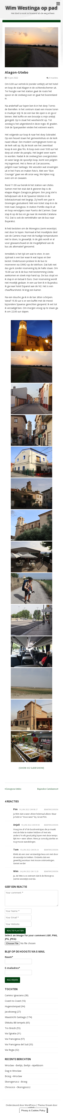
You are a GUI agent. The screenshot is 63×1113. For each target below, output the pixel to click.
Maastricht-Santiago (15, 1017)
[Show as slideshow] (31, 767)
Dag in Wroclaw (13, 1070)
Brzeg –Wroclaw (13, 1076)
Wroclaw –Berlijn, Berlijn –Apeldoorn (24, 1065)
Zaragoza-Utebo (13, 789)
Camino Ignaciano (14, 995)
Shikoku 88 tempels (15, 1022)
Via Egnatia (10, 1033)
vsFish (31, 1107)
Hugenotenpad (12, 1006)
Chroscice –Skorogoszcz (17, 1087)
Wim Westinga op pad (31, 8)
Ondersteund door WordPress (21, 1105)
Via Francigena (12, 1038)
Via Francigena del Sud (16, 1044)
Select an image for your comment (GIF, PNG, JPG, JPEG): (31, 937)
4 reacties (53, 77)
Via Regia (9, 1049)
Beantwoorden (51, 809)
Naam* (9, 956)
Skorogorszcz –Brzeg (16, 1081)
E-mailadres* (12, 967)
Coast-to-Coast (13, 1000)
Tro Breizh (10, 1028)
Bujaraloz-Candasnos (47, 789)
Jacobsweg (10, 1011)
